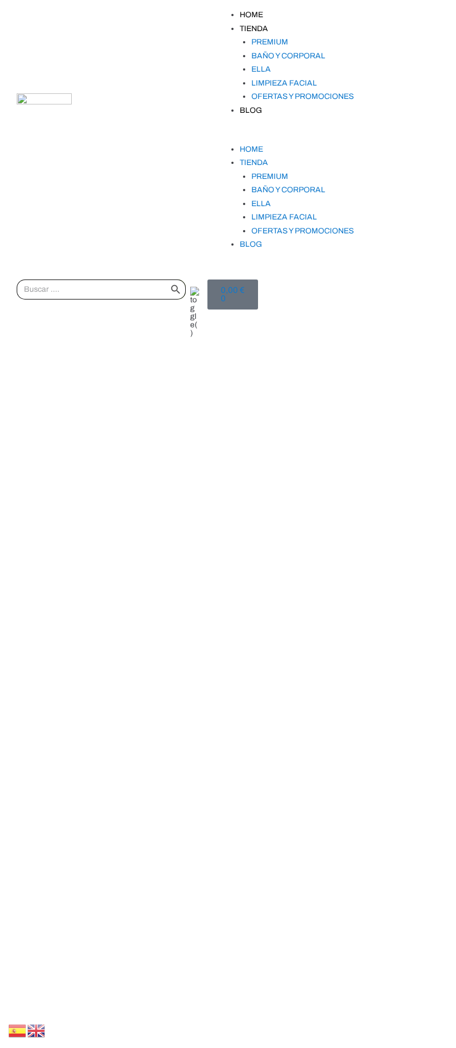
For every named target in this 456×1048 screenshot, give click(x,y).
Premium (269, 42)
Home (251, 15)
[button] (318, 136)
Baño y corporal (288, 56)
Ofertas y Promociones (302, 96)
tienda (254, 28)
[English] (36, 1030)
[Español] (17, 1030)
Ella (261, 69)
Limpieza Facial (284, 83)
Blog (251, 110)
